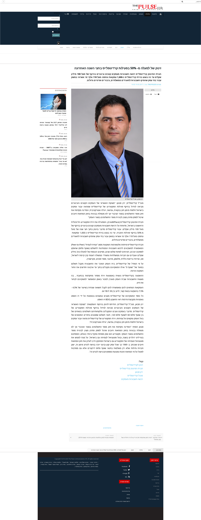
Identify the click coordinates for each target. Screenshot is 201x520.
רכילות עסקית (137, 47)
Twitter (125, 470)
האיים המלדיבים (84, 462)
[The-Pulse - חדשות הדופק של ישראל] (147, 7)
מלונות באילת (57, 462)
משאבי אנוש (76, 47)
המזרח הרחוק (94, 466)
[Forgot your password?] (57, 29)
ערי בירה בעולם (90, 464)
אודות (128, 494)
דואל (155, 94)
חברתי (125, 14)
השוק (122, 47)
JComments (107, 428)
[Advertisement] (65, 7)
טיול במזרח (44, 464)
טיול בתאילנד (78, 466)
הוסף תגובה (139, 425)
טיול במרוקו (87, 466)
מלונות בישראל (74, 462)
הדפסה (147, 94)
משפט (141, 14)
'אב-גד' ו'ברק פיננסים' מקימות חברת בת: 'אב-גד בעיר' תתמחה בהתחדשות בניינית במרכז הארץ (53, 161)
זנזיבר (91, 462)
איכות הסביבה (155, 480)
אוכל (95, 14)
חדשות (154, 14)
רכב (116, 47)
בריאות (111, 14)
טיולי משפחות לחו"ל (154, 499)
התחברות (56, 35)
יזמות (61, 47)
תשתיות (109, 47)
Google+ (124, 473)
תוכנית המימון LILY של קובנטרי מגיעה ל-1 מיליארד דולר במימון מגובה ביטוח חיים (53, 125)
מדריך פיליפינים (71, 464)
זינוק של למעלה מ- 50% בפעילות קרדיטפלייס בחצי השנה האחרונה (117, 68)
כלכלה (148, 14)
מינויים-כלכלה (100, 47)
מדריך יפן (62, 464)
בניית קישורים (48, 462)
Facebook (124, 466)
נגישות (128, 498)
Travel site (65, 462)
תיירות (88, 14)
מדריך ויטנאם (80, 464)
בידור (82, 14)
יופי (158, 473)
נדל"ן (128, 47)
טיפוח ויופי (103, 14)
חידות (95, 462)
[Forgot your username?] (59, 15)
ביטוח (68, 47)
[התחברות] (58, 43)
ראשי (149, 450)
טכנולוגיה (133, 14)
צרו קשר (128, 488)
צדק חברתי (156, 486)
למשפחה (75, 14)
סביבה (118, 14)
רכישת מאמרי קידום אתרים (123, 501)
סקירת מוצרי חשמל (53, 464)
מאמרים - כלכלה (88, 47)
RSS (126, 477)
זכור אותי (57, 32)
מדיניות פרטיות (126, 491)
